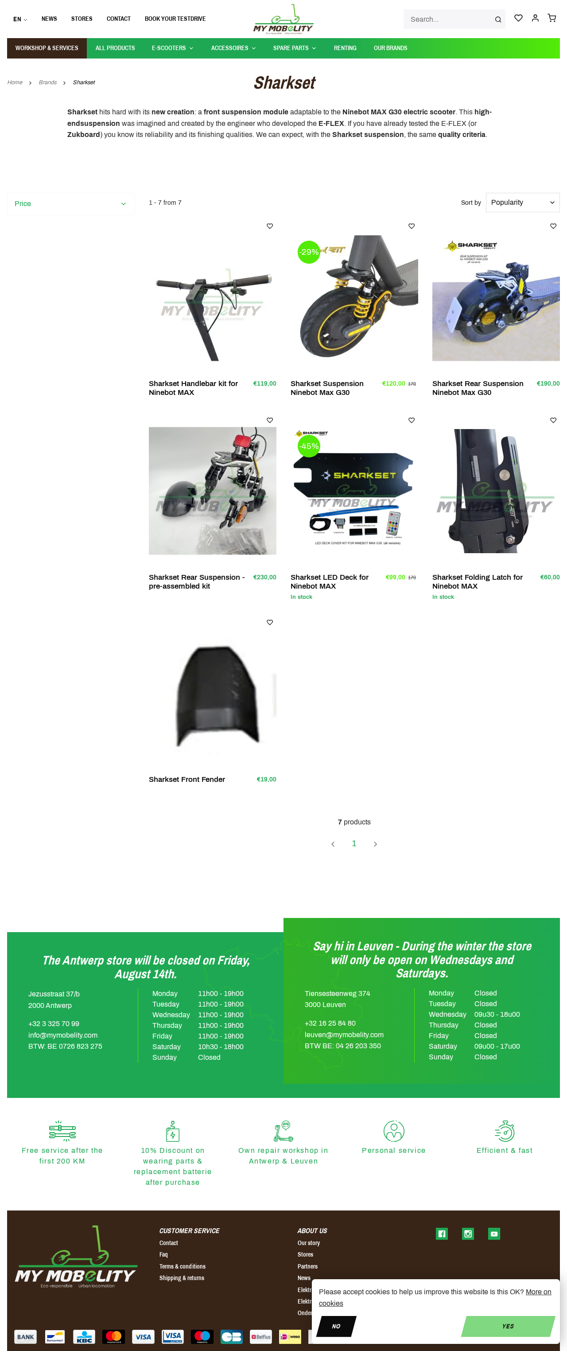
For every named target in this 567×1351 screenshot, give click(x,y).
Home (14, 82)
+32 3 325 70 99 (53, 1023)
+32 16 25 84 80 (330, 1023)
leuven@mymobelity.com (344, 1035)
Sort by (471, 202)
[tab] (71, 204)
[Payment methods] (25, 1337)
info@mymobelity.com (62, 1035)
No (336, 1326)
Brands (47, 82)
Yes (508, 1326)
